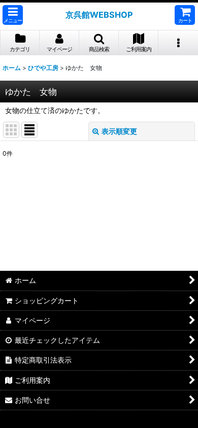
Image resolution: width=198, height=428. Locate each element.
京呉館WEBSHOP (99, 15)
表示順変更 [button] (119, 131)
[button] (13, 15)
